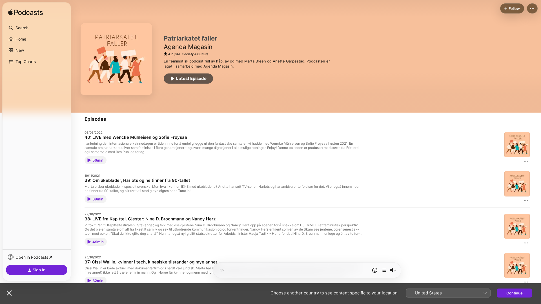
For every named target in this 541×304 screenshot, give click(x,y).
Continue (514, 293)
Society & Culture (195, 54)
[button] (36, 28)
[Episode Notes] (374, 270)
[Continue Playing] (384, 270)
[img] (25, 12)
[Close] (9, 293)
